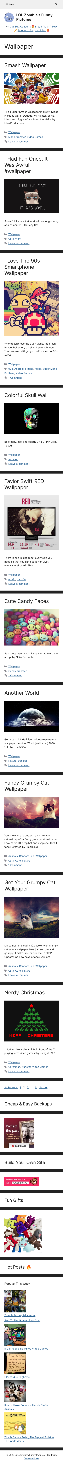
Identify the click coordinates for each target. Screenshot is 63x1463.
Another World (21, 693)
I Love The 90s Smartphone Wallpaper (22, 267)
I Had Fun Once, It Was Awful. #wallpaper (26, 165)
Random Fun (26, 856)
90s (10, 368)
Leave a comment (18, 141)
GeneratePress (31, 1458)
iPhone (29, 368)
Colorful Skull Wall (25, 395)
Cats (11, 238)
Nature (12, 760)
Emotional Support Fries (32, 30)
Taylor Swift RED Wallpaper (24, 484)
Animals (13, 856)
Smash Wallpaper (25, 65)
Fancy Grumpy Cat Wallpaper (26, 786)
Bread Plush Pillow (46, 26)
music (11, 579)
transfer (20, 136)
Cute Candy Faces (26, 601)
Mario (11, 136)
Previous (11, 1087)
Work (18, 238)
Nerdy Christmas (24, 992)
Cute (18, 860)
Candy (12, 671)
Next (43, 1087)
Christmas (14, 1066)
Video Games (35, 136)
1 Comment (15, 377)
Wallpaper (14, 132)
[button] (56, 4)
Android (19, 368)
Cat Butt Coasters (20, 26)
